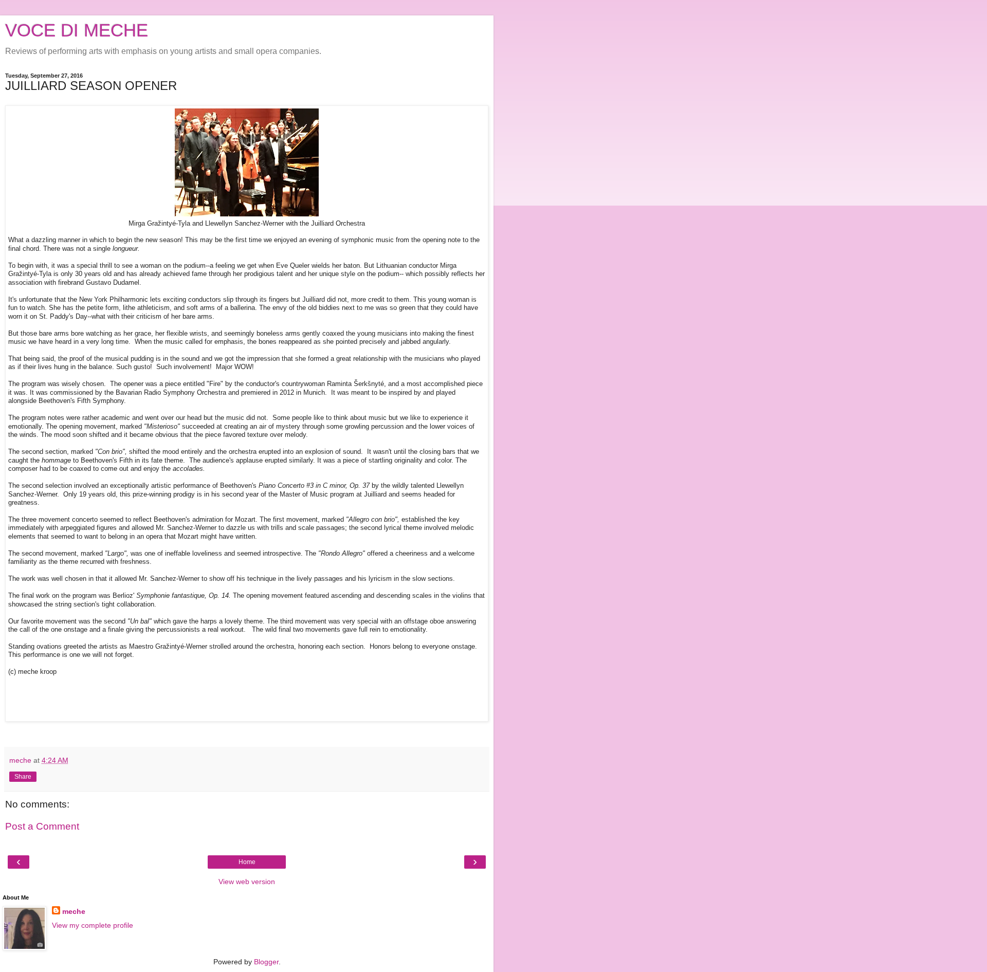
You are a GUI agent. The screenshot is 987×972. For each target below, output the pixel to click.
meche (73, 911)
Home (247, 862)
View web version (246, 881)
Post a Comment (42, 826)
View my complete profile (92, 925)
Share (22, 776)
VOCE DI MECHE (76, 30)
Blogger (266, 962)
